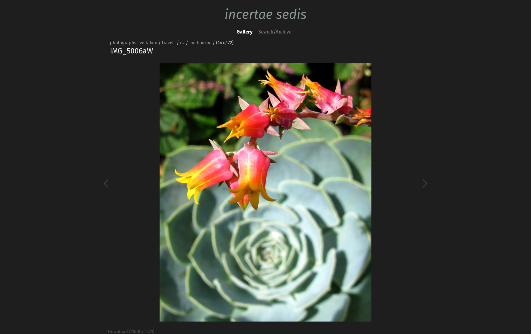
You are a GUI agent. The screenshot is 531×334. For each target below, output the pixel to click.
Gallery (244, 32)
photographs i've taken (133, 42)
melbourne (200, 42)
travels (169, 42)
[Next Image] (345, 192)
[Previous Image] (186, 192)
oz (182, 42)
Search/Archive (275, 32)
